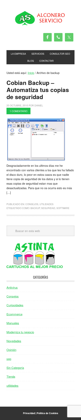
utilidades (46, 204)
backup (35, 208)
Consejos (31, 204)
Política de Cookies (47, 413)
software (62, 208)
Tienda (10, 376)
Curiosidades (14, 305)
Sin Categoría (15, 368)
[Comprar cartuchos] (34, 267)
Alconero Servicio (40, 18)
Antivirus (12, 287)
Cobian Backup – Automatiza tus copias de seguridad (37, 89)
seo (8, 359)
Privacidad (29, 413)
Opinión (11, 350)
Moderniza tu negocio (20, 332)
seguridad (48, 208)
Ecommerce (14, 314)
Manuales (12, 323)
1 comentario (18, 111)
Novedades (13, 341)
